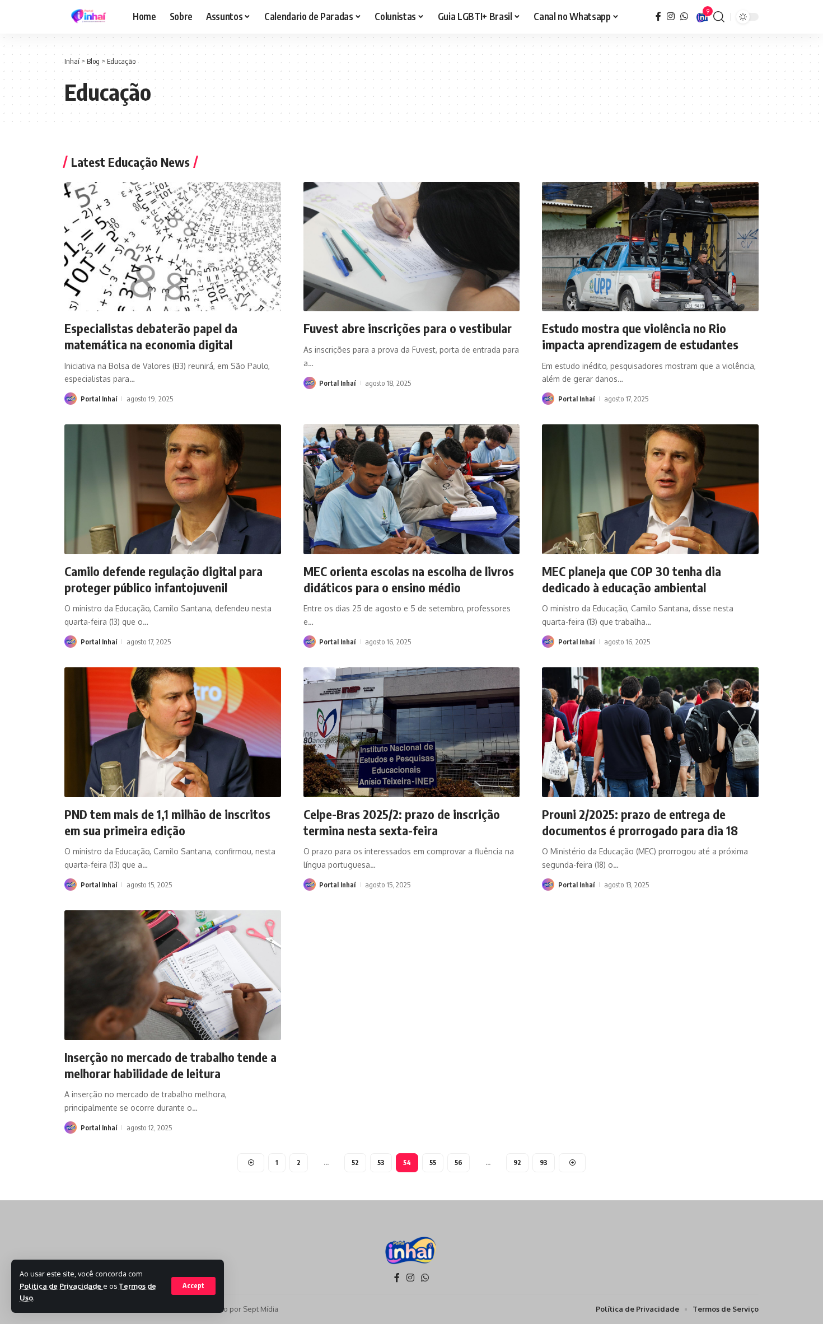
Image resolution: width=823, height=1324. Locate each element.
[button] (193, 1286)
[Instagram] (670, 16)
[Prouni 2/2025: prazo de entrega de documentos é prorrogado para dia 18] (650, 732)
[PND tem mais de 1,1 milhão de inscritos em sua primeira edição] (172, 732)
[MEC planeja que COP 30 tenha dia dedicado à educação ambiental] (650, 489)
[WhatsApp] (684, 16)
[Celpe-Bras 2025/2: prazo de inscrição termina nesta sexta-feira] (411, 732)
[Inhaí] (89, 17)
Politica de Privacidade (61, 1285)
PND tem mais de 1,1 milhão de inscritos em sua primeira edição (167, 822)
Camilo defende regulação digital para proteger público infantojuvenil (163, 579)
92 (517, 1162)
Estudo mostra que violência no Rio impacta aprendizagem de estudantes (640, 336)
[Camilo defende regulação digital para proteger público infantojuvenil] (172, 489)
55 (432, 1162)
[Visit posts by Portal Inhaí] (70, 398)
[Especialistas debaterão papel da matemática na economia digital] (172, 247)
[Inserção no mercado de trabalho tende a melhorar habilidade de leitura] (172, 975)
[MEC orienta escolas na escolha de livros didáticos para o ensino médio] (411, 489)
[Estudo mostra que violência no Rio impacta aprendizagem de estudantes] (650, 247)
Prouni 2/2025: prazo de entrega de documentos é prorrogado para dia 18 (640, 822)
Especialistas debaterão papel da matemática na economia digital (150, 336)
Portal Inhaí (99, 398)
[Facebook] (658, 16)
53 (381, 1162)
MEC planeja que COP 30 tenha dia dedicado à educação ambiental (631, 579)
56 (458, 1162)
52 (355, 1162)
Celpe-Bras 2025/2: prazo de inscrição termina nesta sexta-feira (401, 822)
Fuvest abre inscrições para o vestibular (407, 328)
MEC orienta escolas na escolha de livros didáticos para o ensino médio (408, 579)
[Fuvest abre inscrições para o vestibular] (411, 247)
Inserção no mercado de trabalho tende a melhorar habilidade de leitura (170, 1065)
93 (544, 1162)
